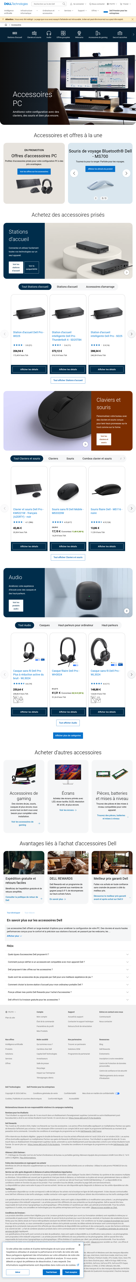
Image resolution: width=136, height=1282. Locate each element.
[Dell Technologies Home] (16, 4)
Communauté (105, 1017)
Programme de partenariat (79, 1054)
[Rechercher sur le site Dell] (64, 4)
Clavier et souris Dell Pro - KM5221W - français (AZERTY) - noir (28, 513)
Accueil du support (75, 1017)
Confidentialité (70, 1093)
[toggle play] (126, 273)
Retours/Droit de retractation (80, 1026)
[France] (6, 25)
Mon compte (42, 1017)
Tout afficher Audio (68, 723)
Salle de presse (43, 1063)
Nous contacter (105, 1021)
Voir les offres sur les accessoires (34, 172)
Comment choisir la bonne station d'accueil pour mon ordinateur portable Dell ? (45, 984)
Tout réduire (30, 913)
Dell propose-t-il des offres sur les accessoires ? (30, 969)
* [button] (107, 890)
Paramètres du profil (45, 1026)
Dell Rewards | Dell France (91, 1131)
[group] (100, 173)
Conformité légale (55, 1099)
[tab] (35, 287)
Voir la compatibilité (31, 267)
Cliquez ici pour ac (98, 1207)
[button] (78, 4)
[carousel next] (126, 173)
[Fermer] (79, 1245)
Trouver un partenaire (77, 1044)
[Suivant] (131, 334)
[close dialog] (132, 19)
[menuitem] (29, 12)
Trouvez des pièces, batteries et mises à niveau (111, 817)
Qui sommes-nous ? (45, 1044)
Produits (8, 1049)
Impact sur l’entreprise (46, 1073)
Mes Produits (42, 1031)
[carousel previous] (74, 173)
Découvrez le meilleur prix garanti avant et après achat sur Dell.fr (110, 897)
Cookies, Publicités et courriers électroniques (23, 1099)
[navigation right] (133, 34)
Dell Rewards (104, 1049)
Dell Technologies (12, 1087)
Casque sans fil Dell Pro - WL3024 (105, 672)
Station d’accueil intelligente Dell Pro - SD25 (106, 334)
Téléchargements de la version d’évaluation (111, 1077)
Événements (104, 1054)
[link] (97, 4)
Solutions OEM (74, 1049)
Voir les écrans (67, 810)
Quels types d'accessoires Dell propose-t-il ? (28, 954)
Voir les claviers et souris (103, 439)
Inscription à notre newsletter (111, 1059)
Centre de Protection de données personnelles (112, 1064)
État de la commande (45, 1021)
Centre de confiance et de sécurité (113, 1071)
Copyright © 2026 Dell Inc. (16, 1093)
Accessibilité (74, 1099)
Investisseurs (42, 1059)
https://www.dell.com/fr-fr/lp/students (85, 1118)
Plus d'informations (28, 1158)
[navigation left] (14, 286)
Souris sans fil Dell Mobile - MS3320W (68, 511)
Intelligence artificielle (14, 1044)
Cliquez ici (95, 1242)
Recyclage (41, 1068)
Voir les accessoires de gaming (22, 823)
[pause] (96, 198)
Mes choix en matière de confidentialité (98, 1093)
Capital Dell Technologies (47, 1054)
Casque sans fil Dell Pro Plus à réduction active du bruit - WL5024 (28, 674)
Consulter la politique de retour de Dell (22, 898)
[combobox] (49, 4)
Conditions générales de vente (45, 1093)
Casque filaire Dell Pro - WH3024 (66, 672)
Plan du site (10, 1018)
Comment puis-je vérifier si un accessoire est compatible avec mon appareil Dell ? (46, 962)
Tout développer (13, 913)
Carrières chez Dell (44, 1049)
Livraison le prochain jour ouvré (116, 1221)
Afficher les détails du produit (100, 169)
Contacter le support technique (80, 1021)
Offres (7, 1063)
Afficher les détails (29, 369)
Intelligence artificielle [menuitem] (9, 12)
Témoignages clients (45, 1078)
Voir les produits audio (16, 605)
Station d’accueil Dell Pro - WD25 (28, 334)
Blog (101, 1044)
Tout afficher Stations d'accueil (68, 380)
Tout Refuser (51, 1272)
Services (8, 1059)
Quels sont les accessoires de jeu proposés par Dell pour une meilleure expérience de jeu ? (50, 977)
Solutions (9, 1054)
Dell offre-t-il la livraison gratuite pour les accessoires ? (34, 999)
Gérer (17, 1272)
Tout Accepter (71, 1272)
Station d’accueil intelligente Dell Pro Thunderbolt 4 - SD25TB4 (66, 336)
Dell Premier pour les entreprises (118, 12)
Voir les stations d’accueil (16, 267)
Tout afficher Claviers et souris (68, 557)
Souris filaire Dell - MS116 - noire (106, 511)
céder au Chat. (112, 1207)
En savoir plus (56, 899)
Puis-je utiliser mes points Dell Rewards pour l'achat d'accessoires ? (40, 992)
